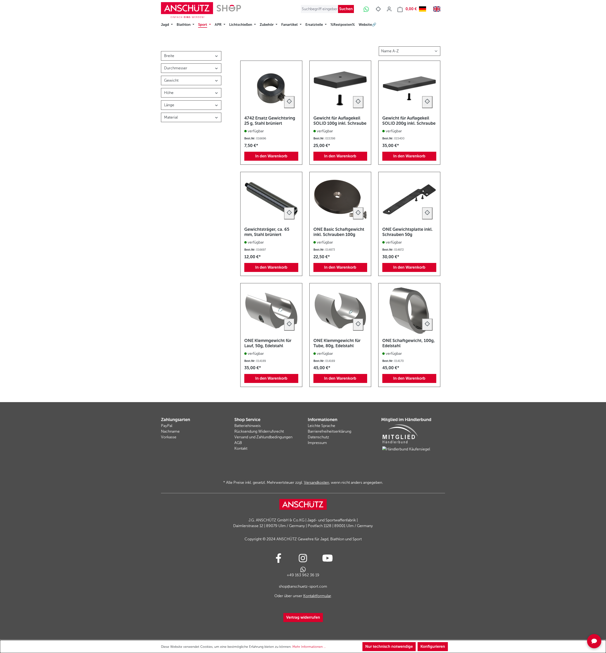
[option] (438, 9)
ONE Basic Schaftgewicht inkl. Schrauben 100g (338, 232)
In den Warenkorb (271, 156)
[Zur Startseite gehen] (201, 10)
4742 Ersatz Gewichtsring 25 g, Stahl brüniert (269, 121)
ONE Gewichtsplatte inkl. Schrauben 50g (407, 232)
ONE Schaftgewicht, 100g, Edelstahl (408, 343)
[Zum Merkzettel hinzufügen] (289, 102)
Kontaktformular (317, 596)
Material (171, 117)
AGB (238, 443)
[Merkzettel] (378, 9)
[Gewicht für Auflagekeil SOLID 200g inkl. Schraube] (409, 88)
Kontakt (240, 448)
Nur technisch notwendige (389, 646)
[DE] (424, 9)
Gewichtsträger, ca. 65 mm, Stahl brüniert (266, 232)
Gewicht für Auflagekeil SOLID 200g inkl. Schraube (409, 121)
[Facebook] (278, 558)
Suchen (346, 9)
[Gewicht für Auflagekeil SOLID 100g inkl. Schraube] (340, 88)
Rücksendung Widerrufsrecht (259, 431)
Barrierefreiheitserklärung (329, 431)
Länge (169, 105)
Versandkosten (316, 482)
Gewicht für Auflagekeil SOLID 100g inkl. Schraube (339, 121)
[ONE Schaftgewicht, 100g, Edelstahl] (409, 310)
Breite (169, 56)
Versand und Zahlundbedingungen (263, 437)
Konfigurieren (432, 646)
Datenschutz (318, 437)
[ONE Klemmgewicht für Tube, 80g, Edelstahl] (340, 310)
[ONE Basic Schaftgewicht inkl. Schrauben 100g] (340, 199)
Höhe (169, 93)
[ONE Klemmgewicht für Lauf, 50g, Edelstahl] (271, 310)
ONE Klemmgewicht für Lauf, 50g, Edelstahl (267, 343)
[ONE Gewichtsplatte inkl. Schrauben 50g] (409, 199)
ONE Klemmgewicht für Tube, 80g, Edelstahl (337, 343)
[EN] (438, 9)
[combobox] (424, 9)
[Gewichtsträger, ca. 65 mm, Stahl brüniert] (271, 199)
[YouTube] (327, 558)
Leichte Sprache (321, 426)
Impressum (317, 443)
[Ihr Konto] (389, 9)
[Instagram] (303, 558)
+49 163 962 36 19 (303, 575)
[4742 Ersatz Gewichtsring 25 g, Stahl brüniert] (271, 88)
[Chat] (594, 641)
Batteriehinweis (247, 426)
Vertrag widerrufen (303, 617)
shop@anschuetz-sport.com (303, 586)
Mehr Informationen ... (309, 647)
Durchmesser (175, 68)
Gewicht (171, 80)
